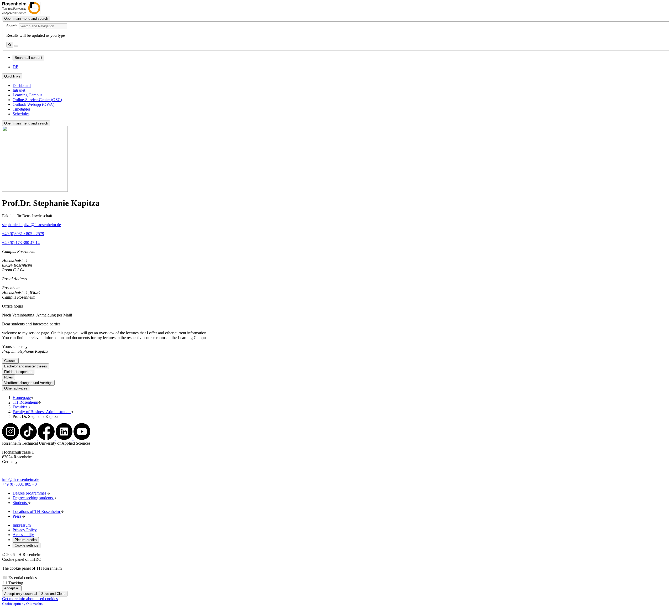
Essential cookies (22, 577)
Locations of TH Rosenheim (37, 511)
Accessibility (23, 534)
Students (20, 502)
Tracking (15, 583)
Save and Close (53, 594)
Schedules (21, 114)
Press (17, 516)
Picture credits (26, 540)
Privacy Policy (25, 530)
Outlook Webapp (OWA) (33, 104)
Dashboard (22, 85)
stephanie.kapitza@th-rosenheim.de (31, 224)
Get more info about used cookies (30, 598)
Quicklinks (12, 76)
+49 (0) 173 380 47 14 (21, 242)
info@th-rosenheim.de (20, 479)
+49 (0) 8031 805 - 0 (19, 484)
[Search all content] (9, 45)
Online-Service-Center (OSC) (37, 99)
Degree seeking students (33, 498)
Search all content (28, 58)
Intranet (19, 90)
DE (15, 67)
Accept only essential (20, 594)
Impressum (22, 525)
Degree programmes (30, 493)
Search (12, 26)
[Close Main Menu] (16, 46)
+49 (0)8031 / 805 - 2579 (23, 233)
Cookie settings (26, 545)
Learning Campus (27, 95)
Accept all (11, 588)
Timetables (21, 109)
